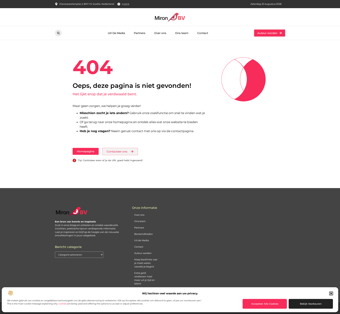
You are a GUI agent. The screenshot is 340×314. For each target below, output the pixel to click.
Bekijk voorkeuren (311, 303)
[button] (331, 293)
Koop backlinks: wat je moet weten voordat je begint (145, 263)
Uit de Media (141, 240)
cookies (62, 303)
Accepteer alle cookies (264, 303)
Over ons (160, 33)
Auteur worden (143, 253)
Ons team (181, 33)
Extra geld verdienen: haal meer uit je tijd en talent (144, 278)
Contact (202, 33)
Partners (139, 33)
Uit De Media (116, 33)
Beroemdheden (143, 234)
